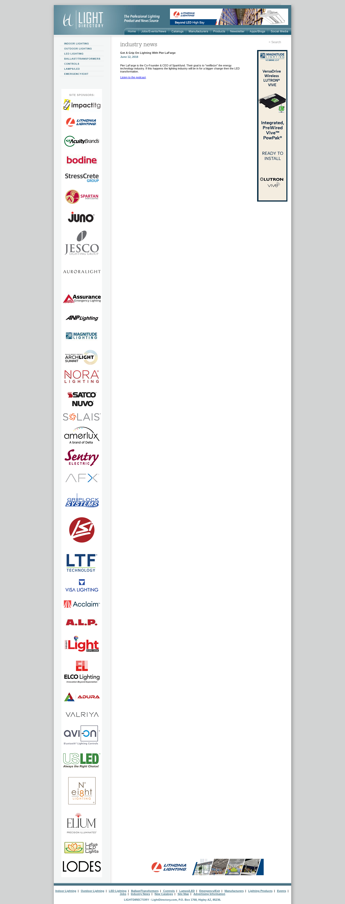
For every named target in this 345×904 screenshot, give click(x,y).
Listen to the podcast (133, 77)
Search (276, 42)
